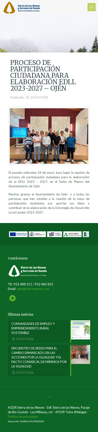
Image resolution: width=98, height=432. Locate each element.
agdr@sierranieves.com (33, 289)
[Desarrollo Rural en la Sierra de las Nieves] (22, 7)
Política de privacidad (23, 416)
